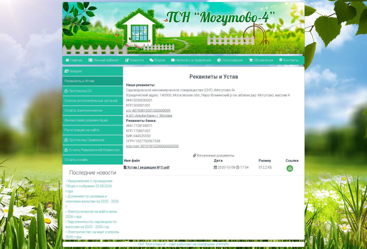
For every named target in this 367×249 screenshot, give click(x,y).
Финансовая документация (86, 120)
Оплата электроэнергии (83, 110)
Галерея (75, 71)
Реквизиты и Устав (79, 81)
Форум (159, 60)
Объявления (263, 60)
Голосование (232, 60)
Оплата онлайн (76, 160)
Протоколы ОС (80, 91)
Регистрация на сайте (82, 130)
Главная (75, 60)
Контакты (291, 60)
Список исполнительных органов (91, 101)
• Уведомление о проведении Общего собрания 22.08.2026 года (89, 186)
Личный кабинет (105, 60)
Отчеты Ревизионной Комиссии (94, 150)
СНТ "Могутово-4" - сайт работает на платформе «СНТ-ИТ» (183, 244)
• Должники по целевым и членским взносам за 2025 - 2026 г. (92, 201)
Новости (136, 60)
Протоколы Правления (86, 140)
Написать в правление (193, 60)
